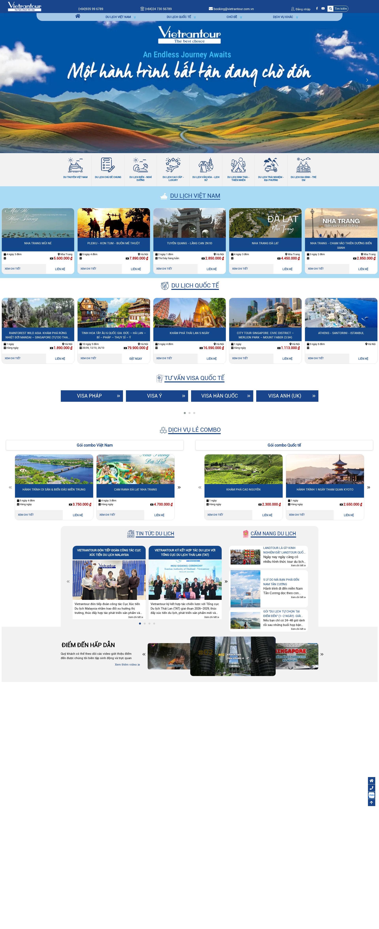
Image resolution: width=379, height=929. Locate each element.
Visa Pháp (89, 396)
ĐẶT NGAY (60, 358)
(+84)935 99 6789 (90, 9)
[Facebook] (316, 9)
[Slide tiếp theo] (179, 488)
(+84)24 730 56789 (158, 9)
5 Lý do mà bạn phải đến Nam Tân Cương (281, 582)
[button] (338, 8)
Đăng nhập (303, 9)
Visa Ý (154, 396)
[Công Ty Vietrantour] (24, 6)
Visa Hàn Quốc (219, 396)
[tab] (184, 413)
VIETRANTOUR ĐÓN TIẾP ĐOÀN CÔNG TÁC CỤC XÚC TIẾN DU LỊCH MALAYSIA (109, 553)
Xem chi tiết (13, 268)
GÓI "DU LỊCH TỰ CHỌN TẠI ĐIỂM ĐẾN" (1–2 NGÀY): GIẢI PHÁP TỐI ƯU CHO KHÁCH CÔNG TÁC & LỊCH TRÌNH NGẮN (284, 614)
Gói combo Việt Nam (95, 445)
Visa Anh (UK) (284, 396)
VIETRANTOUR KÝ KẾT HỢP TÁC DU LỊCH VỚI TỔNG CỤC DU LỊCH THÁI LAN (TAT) (185, 553)
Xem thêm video (126, 664)
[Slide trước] (10, 488)
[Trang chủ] (77, 16)
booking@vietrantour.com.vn (234, 9)
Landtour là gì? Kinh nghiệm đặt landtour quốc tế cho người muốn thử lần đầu (284, 550)
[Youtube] (322, 9)
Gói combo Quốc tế (284, 445)
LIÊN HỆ (60, 269)
